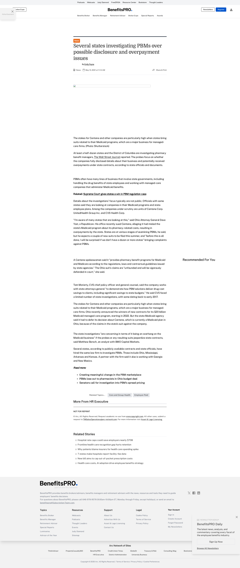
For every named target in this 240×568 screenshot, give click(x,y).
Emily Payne (89, 64)
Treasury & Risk (150, 551)
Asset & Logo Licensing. (151, 419)
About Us (108, 515)
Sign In (171, 515)
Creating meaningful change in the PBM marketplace (110, 374)
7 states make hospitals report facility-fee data (102, 454)
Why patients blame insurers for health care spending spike (108, 449)
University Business (139, 555)
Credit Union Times (115, 551)
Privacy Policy (142, 523)
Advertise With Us (112, 519)
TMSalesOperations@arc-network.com (100, 419)
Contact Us (109, 527)
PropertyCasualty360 (74, 551)
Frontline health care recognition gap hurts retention (104, 444)
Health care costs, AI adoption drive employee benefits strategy (111, 463)
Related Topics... (97, 395)
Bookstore (143, 2)
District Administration (118, 555)
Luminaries (45, 531)
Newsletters (208, 9)
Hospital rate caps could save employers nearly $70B (105, 440)
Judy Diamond (103, 2)
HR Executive (98, 555)
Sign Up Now (216, 541)
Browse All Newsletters (208, 548)
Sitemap (75, 535)
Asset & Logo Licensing (114, 523)
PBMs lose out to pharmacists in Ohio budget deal (108, 378)
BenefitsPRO (95, 551)
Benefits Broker (47, 515)
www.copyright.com (134, 416)
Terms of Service (143, 519)
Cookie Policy (142, 515)
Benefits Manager (48, 519)
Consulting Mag (170, 551)
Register (221, 9)
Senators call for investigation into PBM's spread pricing (112, 382)
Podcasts (81, 2)
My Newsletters (175, 527)
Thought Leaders (156, 2)
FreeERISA (115, 2)
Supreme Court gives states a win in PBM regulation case (114, 193)
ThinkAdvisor (53, 551)
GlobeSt (133, 551)
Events (75, 527)
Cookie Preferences (152, 562)
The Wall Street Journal (107, 157)
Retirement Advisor (48, 523)
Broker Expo (19, 9)
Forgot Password (175, 523)
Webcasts (91, 2)
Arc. (96, 562)
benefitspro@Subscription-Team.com (57, 503)
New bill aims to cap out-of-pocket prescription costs (105, 458)
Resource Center (129, 2)
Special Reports (47, 527)
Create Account (175, 519)
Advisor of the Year (48, 535)
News (76, 41)
